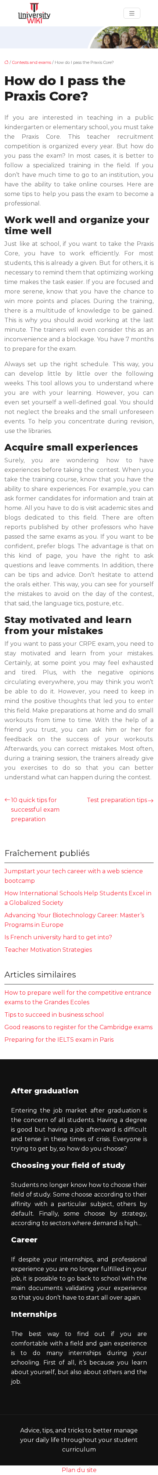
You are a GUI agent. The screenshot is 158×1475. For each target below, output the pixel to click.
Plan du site (79, 1470)
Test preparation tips (117, 800)
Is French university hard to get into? (58, 937)
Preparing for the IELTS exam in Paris (59, 1039)
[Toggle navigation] (131, 13)
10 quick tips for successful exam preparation (35, 810)
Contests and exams (31, 62)
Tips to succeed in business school (54, 1014)
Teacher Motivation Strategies (48, 949)
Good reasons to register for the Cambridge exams (78, 1027)
